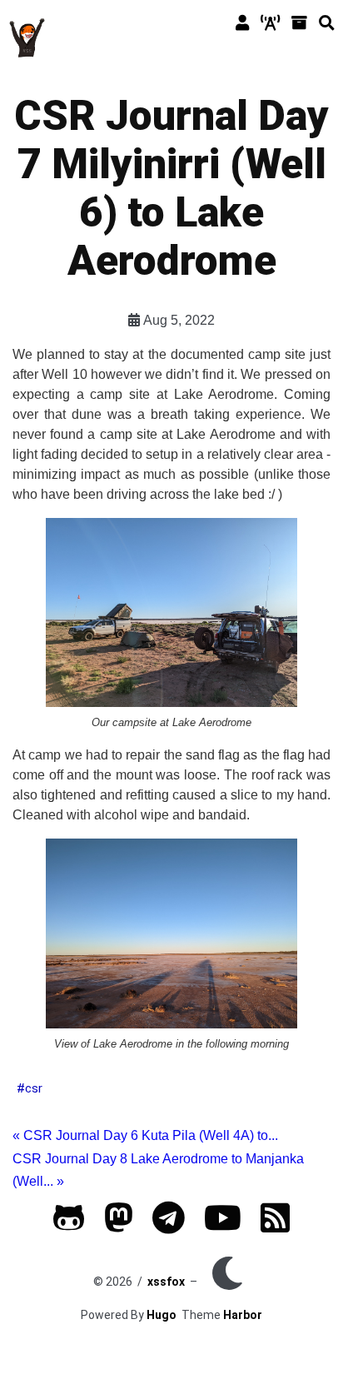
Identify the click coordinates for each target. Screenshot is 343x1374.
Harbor (242, 1315)
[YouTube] (223, 1225)
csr (33, 1088)
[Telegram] (168, 1225)
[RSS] (275, 1225)
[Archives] (299, 23)
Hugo (161, 1315)
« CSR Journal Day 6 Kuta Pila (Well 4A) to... (145, 1135)
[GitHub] (69, 1225)
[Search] (327, 23)
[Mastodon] (119, 1225)
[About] (242, 23)
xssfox (166, 1281)
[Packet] (270, 23)
